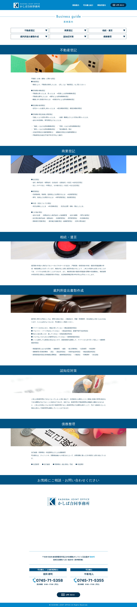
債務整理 (107, 36)
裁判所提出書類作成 (29, 36)
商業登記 (68, 30)
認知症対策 (68, 36)
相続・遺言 (107, 30)
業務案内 (75, 5)
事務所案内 (101, 5)
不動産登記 (29, 30)
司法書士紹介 (88, 5)
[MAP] (92, 557)
